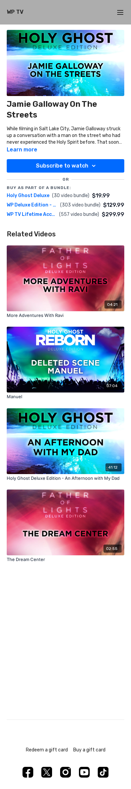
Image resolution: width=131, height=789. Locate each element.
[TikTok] (103, 772)
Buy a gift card (89, 750)
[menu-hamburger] (120, 12)
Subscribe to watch (62, 166)
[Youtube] (84, 772)
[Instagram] (65, 772)
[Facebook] (28, 772)
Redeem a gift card (47, 750)
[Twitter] (46, 772)
